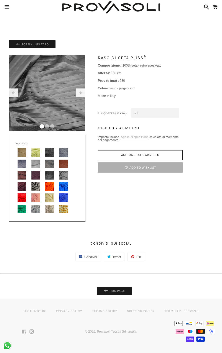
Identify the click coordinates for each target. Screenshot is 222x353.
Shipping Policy (141, 311)
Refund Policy (104, 311)
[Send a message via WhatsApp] (7, 346)
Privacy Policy (69, 311)
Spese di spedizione (135, 137)
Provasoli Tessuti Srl (111, 331)
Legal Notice (34, 311)
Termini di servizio (182, 311)
